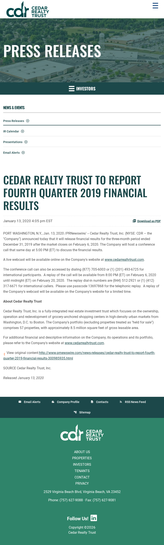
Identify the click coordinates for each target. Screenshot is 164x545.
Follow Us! (77, 518)
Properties (82, 458)
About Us (82, 452)
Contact (82, 477)
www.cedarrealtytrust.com (124, 260)
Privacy (82, 483)
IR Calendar (11, 131)
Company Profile (68, 402)
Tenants (82, 471)
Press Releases (13, 121)
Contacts (102, 402)
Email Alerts (11, 152)
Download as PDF (149, 221)
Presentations (12, 142)
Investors (82, 464)
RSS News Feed (135, 402)
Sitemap (85, 412)
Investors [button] (85, 88)
